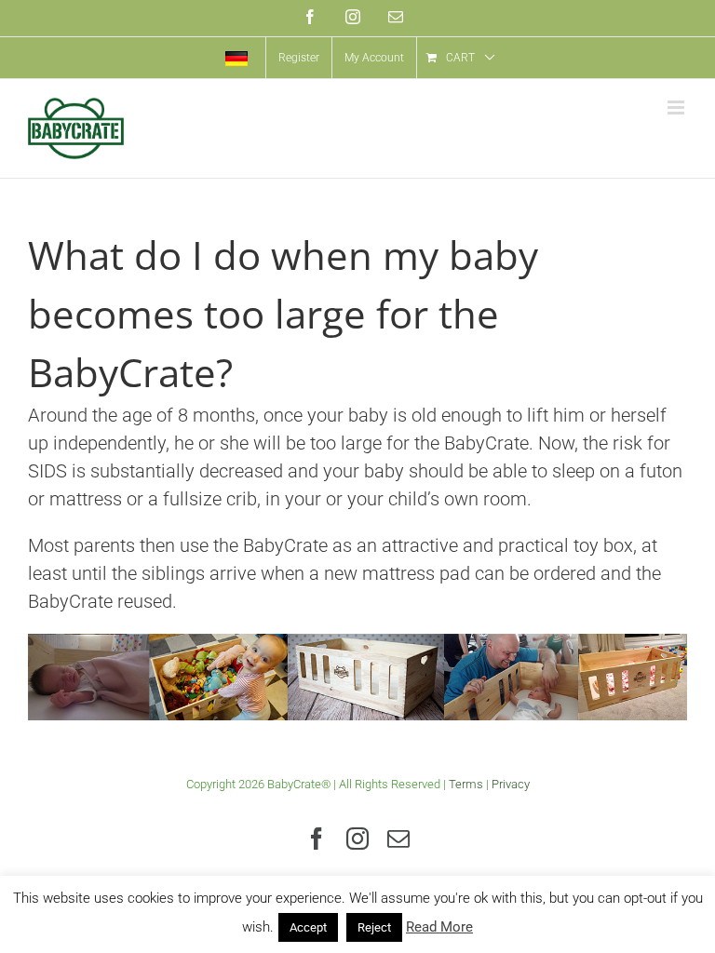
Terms (466, 784)
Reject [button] (374, 927)
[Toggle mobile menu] (677, 107)
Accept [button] (308, 927)
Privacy (511, 784)
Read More (439, 927)
